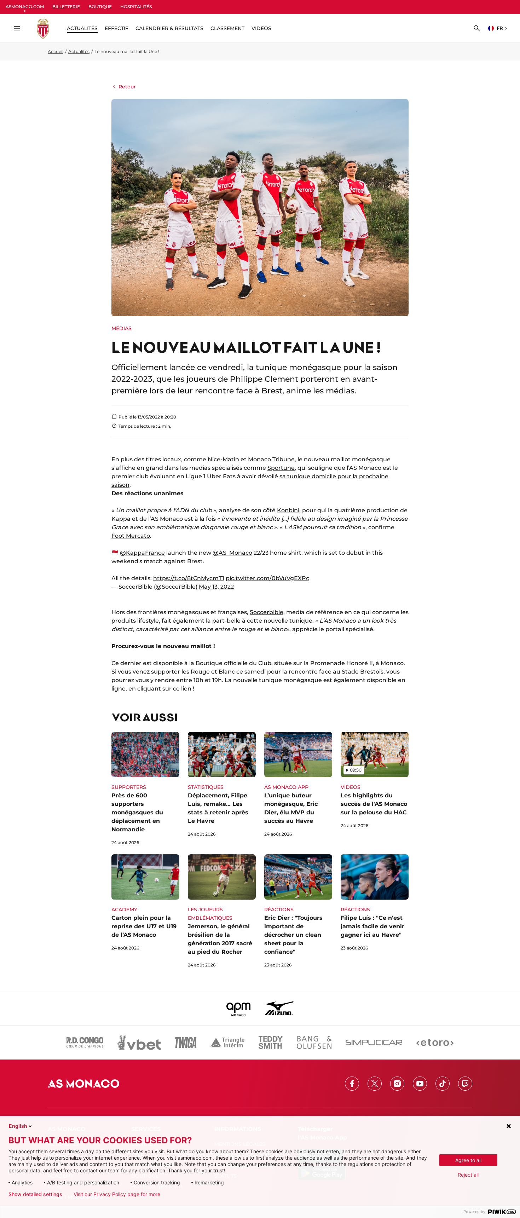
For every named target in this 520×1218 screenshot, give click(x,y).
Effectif (116, 28)
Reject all (468, 1175)
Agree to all (468, 1160)
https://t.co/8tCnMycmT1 (188, 578)
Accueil (55, 51)
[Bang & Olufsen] (314, 1042)
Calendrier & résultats (169, 28)
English (18, 1126)
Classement (227, 28)
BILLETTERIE (66, 6)
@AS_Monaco (232, 552)
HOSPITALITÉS (136, 6)
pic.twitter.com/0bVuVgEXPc (267, 578)
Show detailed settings (35, 1194)
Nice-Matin (223, 459)
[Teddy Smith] (271, 1042)
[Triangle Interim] (227, 1042)
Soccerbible (266, 612)
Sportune (281, 467)
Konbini (288, 510)
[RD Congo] (85, 1042)
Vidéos (261, 28)
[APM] (238, 1008)
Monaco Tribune (271, 459)
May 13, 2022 (216, 586)
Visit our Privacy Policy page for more (117, 1194)
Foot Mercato (130, 535)
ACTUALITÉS (82, 28)
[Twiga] (185, 1042)
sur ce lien (177, 688)
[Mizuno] (279, 1008)
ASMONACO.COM (25, 6)
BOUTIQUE (100, 6)
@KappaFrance (142, 552)
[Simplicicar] (374, 1042)
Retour (127, 86)
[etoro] (434, 1042)
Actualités (78, 51)
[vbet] (139, 1042)
